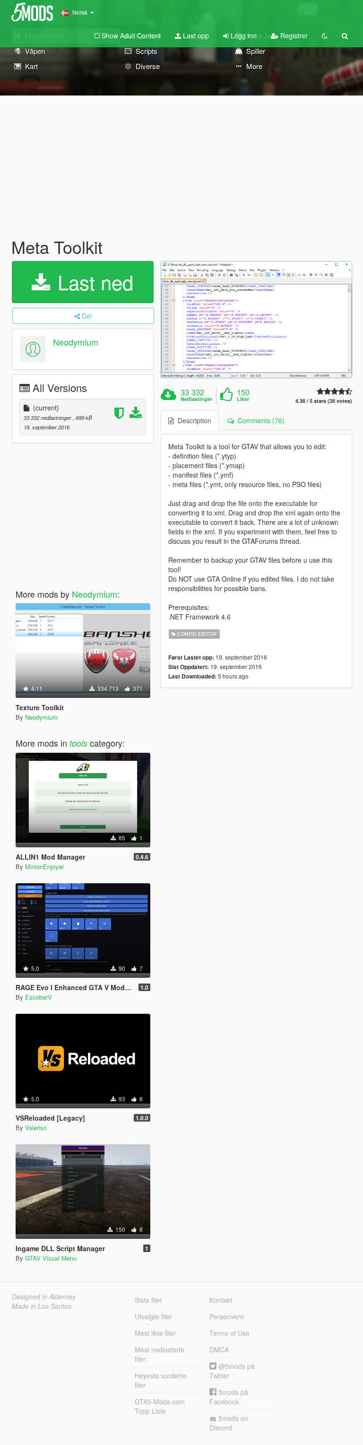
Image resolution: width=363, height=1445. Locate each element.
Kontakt (220, 1300)
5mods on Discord (228, 1422)
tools (78, 743)
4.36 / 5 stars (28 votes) (323, 400)
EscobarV (38, 996)
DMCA (219, 1349)
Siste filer (148, 1300)
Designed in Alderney (44, 1296)
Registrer (293, 35)
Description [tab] (192, 420)
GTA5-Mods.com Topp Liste (160, 1406)
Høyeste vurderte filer (160, 1380)
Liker (243, 399)
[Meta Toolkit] (256, 320)
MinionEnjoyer (44, 866)
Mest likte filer (155, 1333)
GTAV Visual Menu (51, 1257)
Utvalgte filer (153, 1316)
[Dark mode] (325, 35)
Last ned (92, 282)
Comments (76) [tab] (259, 420)
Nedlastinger (196, 399)
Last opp (195, 35)
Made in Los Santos (41, 1306)
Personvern (226, 1316)
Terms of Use (229, 1333)
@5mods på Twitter (232, 1370)
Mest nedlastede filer (159, 1354)
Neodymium (75, 342)
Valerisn (36, 1127)
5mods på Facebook (228, 1396)
